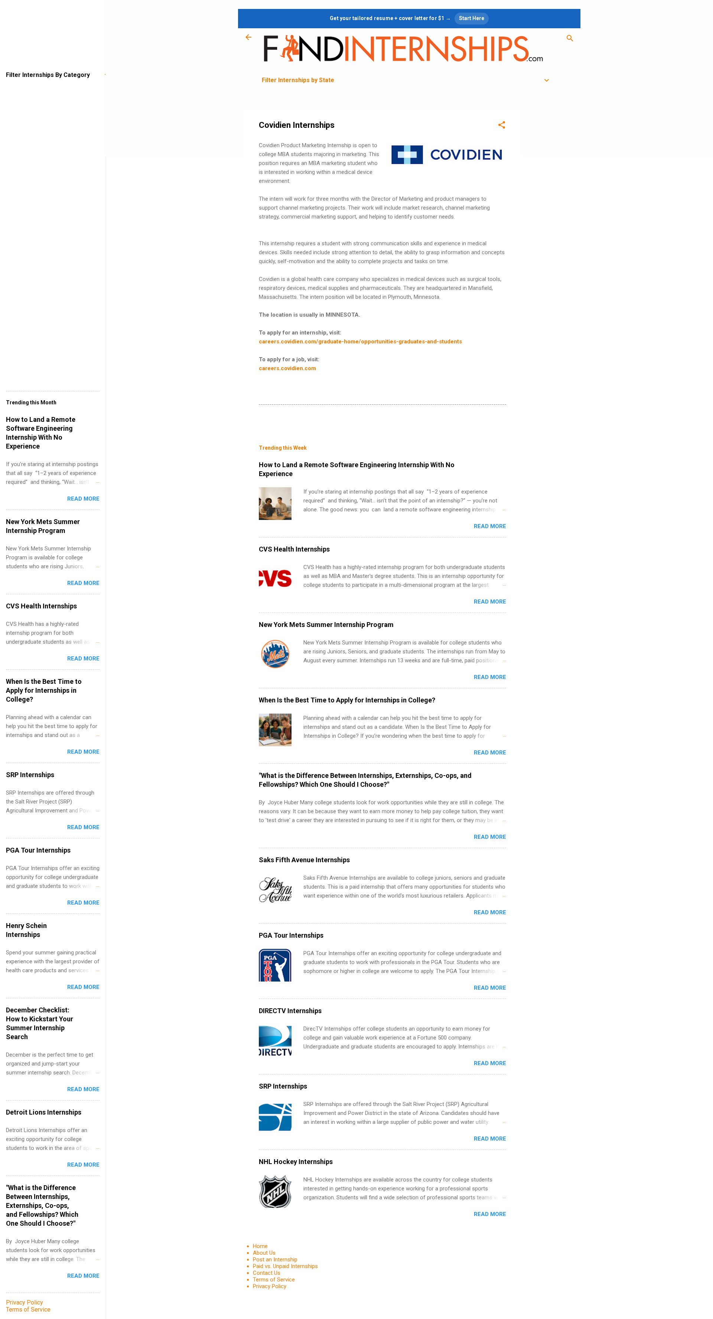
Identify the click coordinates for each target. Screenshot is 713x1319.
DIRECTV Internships (290, 1011)
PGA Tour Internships (291, 935)
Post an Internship (275, 1259)
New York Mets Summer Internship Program (326, 624)
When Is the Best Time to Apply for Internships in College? (347, 700)
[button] (501, 126)
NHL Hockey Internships (296, 1162)
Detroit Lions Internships (43, 1112)
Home (260, 1246)
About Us (264, 1253)
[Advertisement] (550, 220)
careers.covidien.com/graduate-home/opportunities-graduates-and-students (360, 341)
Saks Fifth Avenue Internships (304, 860)
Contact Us (266, 1273)
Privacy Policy (269, 1286)
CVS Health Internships (294, 549)
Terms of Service (274, 1279)
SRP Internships (283, 1086)
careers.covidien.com (287, 368)
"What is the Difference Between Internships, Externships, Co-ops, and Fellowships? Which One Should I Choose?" (42, 1205)
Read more (490, 526)
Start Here (471, 18)
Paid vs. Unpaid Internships (285, 1266)
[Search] (570, 39)
